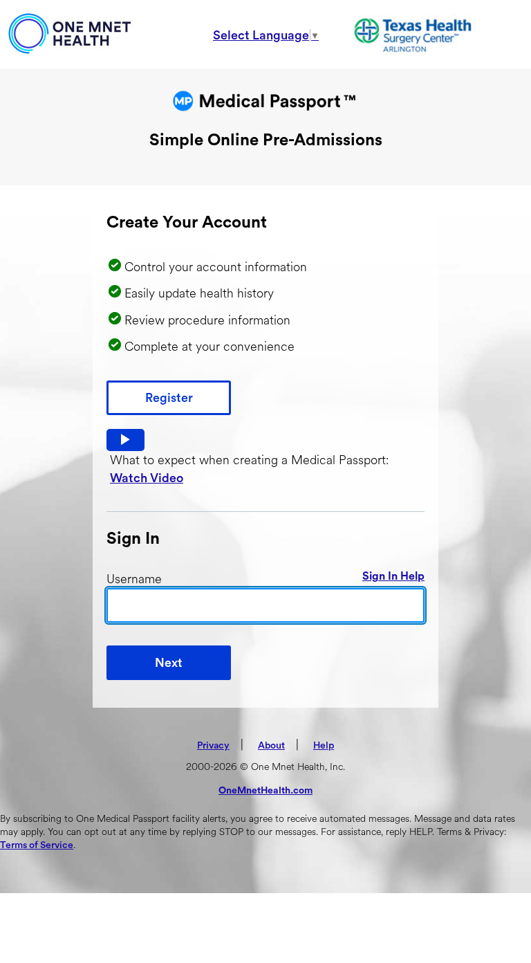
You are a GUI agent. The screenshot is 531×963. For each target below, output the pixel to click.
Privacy (213, 746)
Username (134, 579)
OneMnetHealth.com (265, 791)
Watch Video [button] (146, 478)
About (271, 746)
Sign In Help (393, 576)
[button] (125, 440)
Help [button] (323, 746)
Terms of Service (36, 845)
